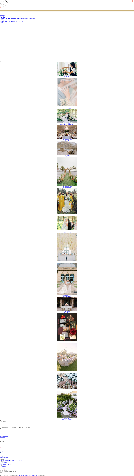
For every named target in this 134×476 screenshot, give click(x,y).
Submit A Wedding (3, 462)
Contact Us (19, 460)
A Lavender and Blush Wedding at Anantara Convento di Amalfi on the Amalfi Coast (16, 12)
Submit (1, 8)
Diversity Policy (14, 460)
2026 (1, 466)
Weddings (2, 457)
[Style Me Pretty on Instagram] (4, 469)
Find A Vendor (3, 464)
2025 (3, 466)
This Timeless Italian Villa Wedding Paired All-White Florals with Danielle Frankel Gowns (17, 18)
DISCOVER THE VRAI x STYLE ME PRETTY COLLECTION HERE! (12, 10)
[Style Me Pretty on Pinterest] (2, 469)
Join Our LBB (8, 464)
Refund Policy (35, 475)
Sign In (1, 9)
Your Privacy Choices (41, 475)
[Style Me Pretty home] (5, 2)
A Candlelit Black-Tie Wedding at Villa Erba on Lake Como (11, 21)
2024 (5, 466)
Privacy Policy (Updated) (27, 475)
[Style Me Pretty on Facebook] (1, 469)
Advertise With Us (7, 460)
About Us (2, 460)
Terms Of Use (19, 475)
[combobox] (5, 429)
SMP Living (6, 457)
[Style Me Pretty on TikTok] (5, 469)
